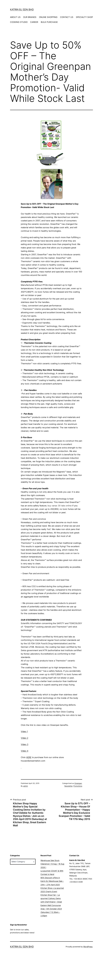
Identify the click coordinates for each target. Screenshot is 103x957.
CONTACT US (66, 17)
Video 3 (24, 744)
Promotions (77, 786)
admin (25, 786)
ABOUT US (15, 17)
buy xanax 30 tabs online (60, 505)
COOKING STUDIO (19, 22)
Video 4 (24, 751)
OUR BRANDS (29, 17)
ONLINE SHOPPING (48, 17)
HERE (28, 757)
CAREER (34, 22)
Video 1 (24, 731)
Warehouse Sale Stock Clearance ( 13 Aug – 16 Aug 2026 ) (52, 863)
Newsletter (68, 786)
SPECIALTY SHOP (84, 17)
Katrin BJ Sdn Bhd (22, 9)
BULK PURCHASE (49, 22)
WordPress (87, 947)
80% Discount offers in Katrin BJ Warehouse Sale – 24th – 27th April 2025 (52, 881)
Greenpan (78, 783)
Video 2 (24, 738)
